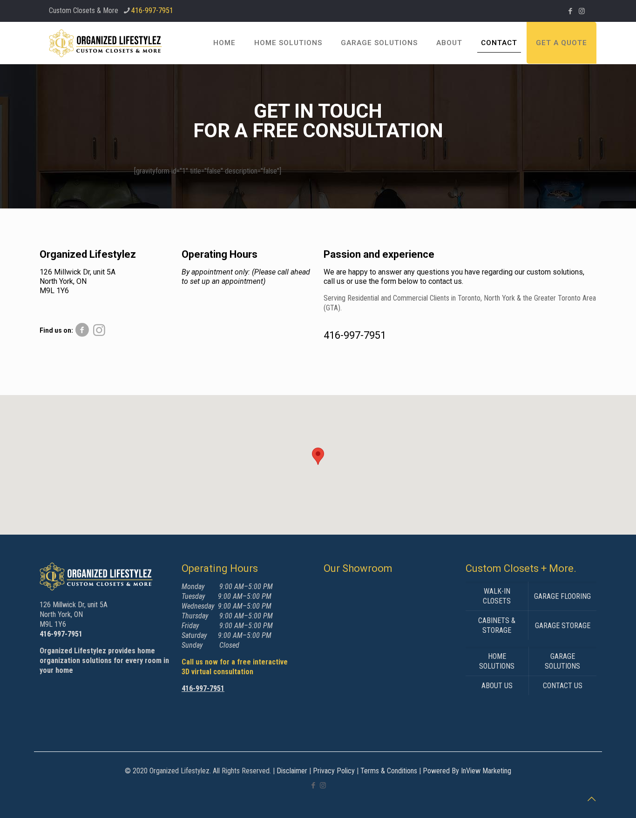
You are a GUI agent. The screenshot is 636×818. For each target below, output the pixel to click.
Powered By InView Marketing (467, 770)
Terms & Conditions (388, 770)
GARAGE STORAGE (562, 625)
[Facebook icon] (570, 11)
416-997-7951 (152, 10)
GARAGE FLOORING (562, 596)
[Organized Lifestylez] (105, 43)
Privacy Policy (334, 770)
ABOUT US (497, 685)
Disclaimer (292, 770)
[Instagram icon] (581, 11)
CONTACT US (562, 685)
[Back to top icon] (591, 799)
